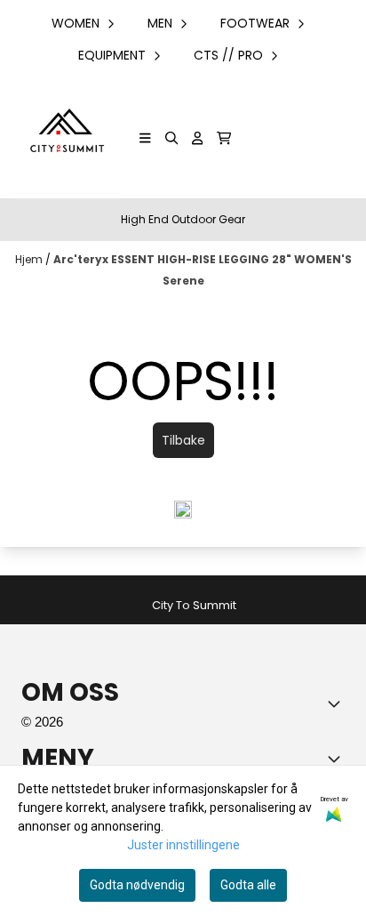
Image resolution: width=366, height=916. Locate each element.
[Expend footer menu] (337, 758)
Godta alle (248, 885)
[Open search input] (171, 138)
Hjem (30, 259)
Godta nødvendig (137, 885)
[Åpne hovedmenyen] (145, 138)
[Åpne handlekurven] (224, 138)
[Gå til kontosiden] (198, 138)
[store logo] (64, 138)
